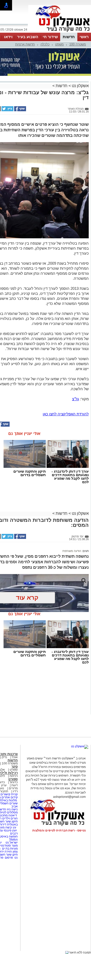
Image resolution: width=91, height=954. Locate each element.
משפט (59, 44)
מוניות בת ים (9, 848)
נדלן (4, 757)
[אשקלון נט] (79, 746)
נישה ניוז (12, 809)
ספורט (14, 769)
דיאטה (12, 815)
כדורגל (14, 782)
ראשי (84, 37)
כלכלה (45, 44)
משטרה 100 (77, 44)
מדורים (13, 788)
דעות (14, 785)
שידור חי (50, 37)
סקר (14, 766)
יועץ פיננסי (10, 830)
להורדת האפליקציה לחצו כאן (66, 414)
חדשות (69, 37)
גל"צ (75, 399)
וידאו (8, 37)
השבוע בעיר (27, 37)
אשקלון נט (80, 86)
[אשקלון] (59, 32)
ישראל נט (11, 842)
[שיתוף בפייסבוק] (19, 110)
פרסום (8, 857)
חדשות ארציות (25, 44)
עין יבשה (10, 827)
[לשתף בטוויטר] (7, 110)
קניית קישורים (9, 794)
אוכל (15, 757)
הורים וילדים (10, 818)
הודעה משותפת (71, 550)
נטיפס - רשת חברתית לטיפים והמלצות (59, 830)
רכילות (14, 776)
